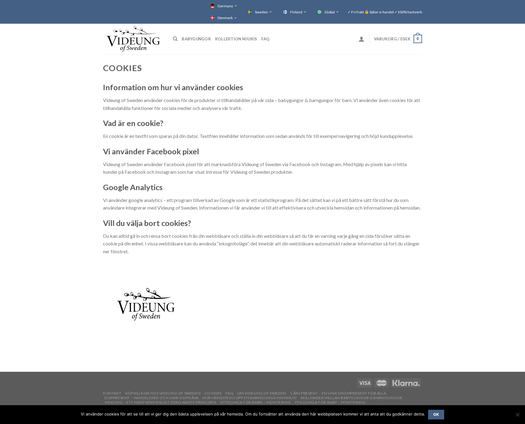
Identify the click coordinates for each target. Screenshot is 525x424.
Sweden (261, 12)
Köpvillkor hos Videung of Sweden (163, 393)
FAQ (265, 38)
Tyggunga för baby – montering (330, 402)
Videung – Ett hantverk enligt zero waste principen (160, 402)
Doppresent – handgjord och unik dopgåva (152, 397)
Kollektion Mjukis (236, 38)
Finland (296, 12)
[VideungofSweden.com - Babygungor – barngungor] (133, 39)
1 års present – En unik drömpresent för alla (338, 393)
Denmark (225, 17)
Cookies (213, 393)
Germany (225, 6)
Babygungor (196, 38)
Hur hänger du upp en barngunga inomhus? (249, 397)
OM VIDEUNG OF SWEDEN (261, 393)
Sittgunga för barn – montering (255, 402)
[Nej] (517, 416)
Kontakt (112, 393)
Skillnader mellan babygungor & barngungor (351, 397)
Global (329, 12)
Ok (436, 414)
